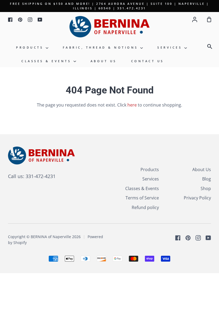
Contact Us (147, 61)
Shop (206, 188)
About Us (104, 61)
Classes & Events (47, 61)
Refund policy (145, 207)
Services (170, 47)
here (132, 105)
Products (31, 47)
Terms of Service (142, 198)
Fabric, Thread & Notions (101, 47)
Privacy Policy (197, 198)
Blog (206, 179)
